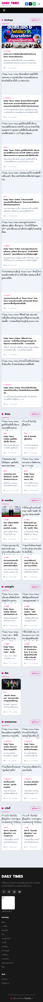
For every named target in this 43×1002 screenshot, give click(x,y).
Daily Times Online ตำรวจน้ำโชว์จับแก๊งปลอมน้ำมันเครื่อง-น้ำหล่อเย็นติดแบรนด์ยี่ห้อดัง (21, 390)
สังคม (5, 147)
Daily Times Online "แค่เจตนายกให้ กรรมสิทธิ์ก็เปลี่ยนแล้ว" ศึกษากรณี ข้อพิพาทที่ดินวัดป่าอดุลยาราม (21, 202)
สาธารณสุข (7, 51)
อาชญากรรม (7, 97)
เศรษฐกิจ (6, 606)
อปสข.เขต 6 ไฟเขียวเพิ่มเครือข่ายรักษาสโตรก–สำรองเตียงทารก (20, 55)
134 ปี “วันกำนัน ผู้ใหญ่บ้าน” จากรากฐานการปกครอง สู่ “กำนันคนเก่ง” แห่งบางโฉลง (11, 837)
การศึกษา (7, 246)
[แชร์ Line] (34, 4)
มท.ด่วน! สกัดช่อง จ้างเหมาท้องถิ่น (31, 783)
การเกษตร (7, 295)
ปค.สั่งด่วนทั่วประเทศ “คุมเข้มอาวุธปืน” (10, 785)
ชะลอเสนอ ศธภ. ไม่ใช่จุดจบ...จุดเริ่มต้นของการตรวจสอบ (11, 478)
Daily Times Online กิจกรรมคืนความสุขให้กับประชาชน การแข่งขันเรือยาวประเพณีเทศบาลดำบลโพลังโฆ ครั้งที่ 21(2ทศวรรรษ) (21, 103)
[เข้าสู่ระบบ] (39, 4)
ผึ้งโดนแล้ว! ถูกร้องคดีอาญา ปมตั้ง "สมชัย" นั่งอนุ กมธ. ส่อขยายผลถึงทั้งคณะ (31, 528)
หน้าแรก (5, 979)
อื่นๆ (5, 196)
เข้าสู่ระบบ (5, 983)
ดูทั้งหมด (35, 20)
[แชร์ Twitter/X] (30, 4)
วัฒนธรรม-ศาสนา (8, 963)
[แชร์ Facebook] (26, 4)
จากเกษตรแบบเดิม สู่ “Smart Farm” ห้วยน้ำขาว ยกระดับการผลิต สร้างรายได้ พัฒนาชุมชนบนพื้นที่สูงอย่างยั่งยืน (21, 301)
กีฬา (5, 692)
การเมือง (6, 519)
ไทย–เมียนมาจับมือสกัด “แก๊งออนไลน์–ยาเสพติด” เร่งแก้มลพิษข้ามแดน (11, 528)
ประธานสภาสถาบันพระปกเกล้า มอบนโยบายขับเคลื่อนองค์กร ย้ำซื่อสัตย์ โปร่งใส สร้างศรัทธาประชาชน (11, 567)
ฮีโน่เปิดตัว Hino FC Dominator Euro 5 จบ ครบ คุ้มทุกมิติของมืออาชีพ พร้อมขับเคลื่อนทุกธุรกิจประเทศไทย (30, 655)
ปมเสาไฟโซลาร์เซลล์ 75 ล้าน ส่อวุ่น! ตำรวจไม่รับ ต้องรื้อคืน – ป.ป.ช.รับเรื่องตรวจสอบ (31, 567)
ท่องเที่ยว (5, 946)
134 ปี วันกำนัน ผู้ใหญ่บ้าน (30, 437)
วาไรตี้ (6, 827)
